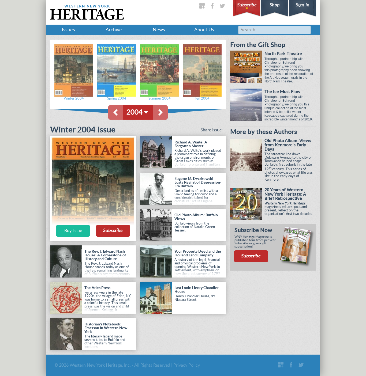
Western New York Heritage (87, 12)
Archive (114, 30)
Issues (68, 30)
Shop (275, 5)
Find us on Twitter (222, 6)
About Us (204, 30)
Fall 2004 (202, 98)
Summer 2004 (159, 98)
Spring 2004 (116, 98)
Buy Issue (73, 231)
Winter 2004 (74, 98)
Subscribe (247, 5)
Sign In (302, 5)
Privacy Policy (186, 365)
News (159, 30)
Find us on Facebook (212, 6)
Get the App (202, 6)
